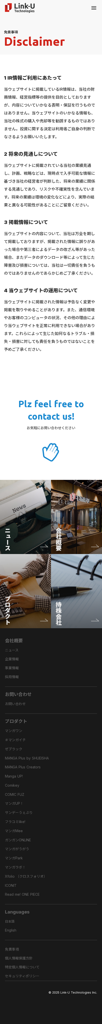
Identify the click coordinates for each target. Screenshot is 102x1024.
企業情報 (12, 659)
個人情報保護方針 (19, 958)
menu (94, 8)
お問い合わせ (15, 704)
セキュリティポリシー (22, 976)
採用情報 (12, 677)
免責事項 (12, 949)
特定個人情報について (22, 967)
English (10, 930)
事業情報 (12, 668)
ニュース (12, 650)
